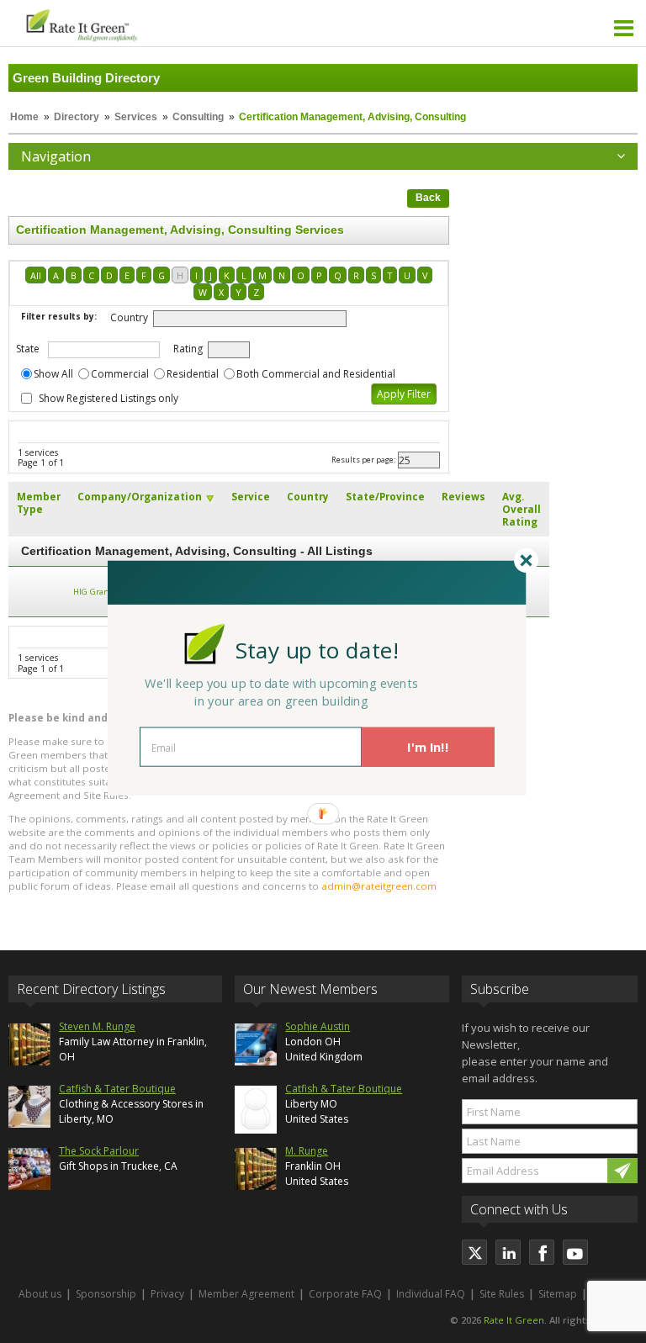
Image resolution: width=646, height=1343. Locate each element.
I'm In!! (427, 746)
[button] (317, 649)
